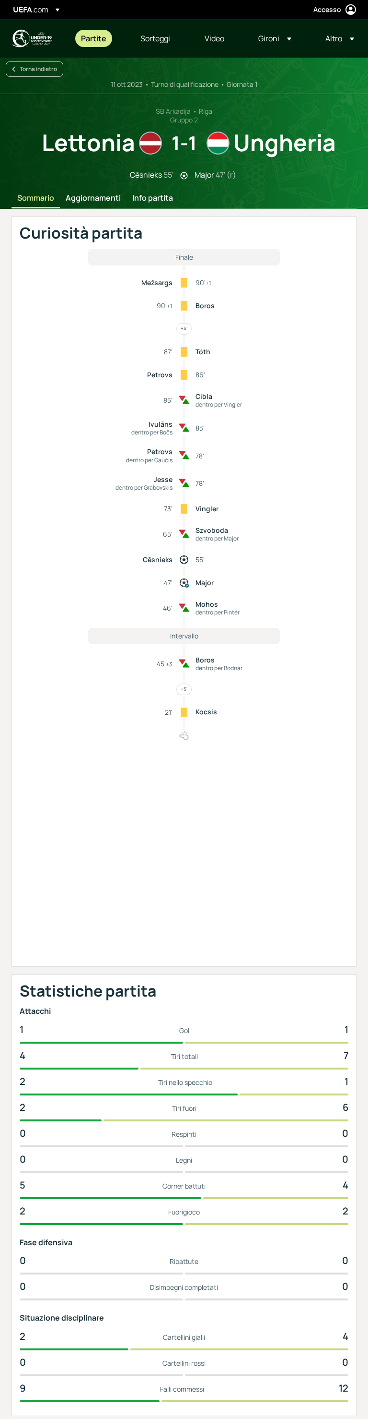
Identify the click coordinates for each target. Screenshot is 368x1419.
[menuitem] (99, 38)
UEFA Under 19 (32, 38)
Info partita (152, 198)
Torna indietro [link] (38, 69)
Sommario (35, 198)
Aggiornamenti (93, 198)
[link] (94, 38)
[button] (275, 38)
